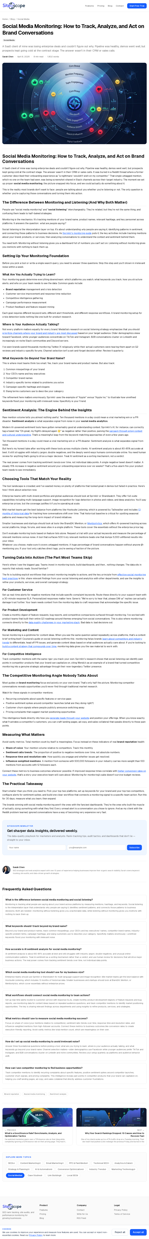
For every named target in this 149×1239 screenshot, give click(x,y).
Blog (110, 6)
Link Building (54, 1175)
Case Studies (35, 1175)
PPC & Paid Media (78, 1163)
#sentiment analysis (58, 1094)
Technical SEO (101, 1163)
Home (5, 19)
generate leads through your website (69, 718)
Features (89, 6)
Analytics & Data (124, 1163)
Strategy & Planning (19, 1169)
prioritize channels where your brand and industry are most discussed (39, 333)
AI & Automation (43, 1169)
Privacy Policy (36, 1235)
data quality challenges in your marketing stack (54, 622)
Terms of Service (122, 1214)
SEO (11, 1163)
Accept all (138, 1232)
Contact (120, 6)
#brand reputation (11, 1094)
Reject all (120, 1232)
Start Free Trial (137, 6)
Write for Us (82, 1214)
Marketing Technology (123, 1169)
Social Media (23, 19)
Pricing (100, 6)
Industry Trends (97, 1169)
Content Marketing (30, 1163)
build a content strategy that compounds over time (29, 646)
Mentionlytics (94, 523)
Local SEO (72, 1175)
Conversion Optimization (71, 1169)
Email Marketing (55, 1163)
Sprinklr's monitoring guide (77, 233)
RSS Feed (81, 1218)
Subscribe (134, 847)
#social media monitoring (34, 1094)
